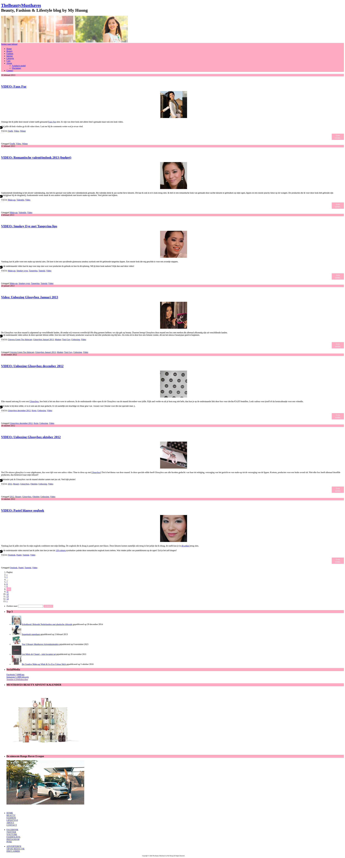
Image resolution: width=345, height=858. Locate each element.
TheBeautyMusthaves (21, 5)
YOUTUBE (11, 834)
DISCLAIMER (13, 851)
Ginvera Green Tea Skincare (20, 339)
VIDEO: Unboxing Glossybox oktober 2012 (31, 437)
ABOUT (10, 822)
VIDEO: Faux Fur (14, 86)
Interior (9, 56)
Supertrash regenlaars (31, 634)
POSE (9, 842)
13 (7, 596)
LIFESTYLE (12, 820)
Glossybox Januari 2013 (43, 339)
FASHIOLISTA (13, 837)
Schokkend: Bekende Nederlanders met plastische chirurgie (47, 624)
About (9, 63)
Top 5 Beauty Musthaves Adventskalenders (40, 644)
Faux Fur (52, 122)
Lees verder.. (338, 136)
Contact (9, 70)
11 (7, 591)
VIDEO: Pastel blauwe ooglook (22, 510)
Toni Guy (66, 339)
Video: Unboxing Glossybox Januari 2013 (29, 297)
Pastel (18, 555)
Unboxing (75, 339)
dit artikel (185, 546)
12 (7, 594)
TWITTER (11, 832)
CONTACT (11, 825)
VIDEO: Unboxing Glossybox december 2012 (32, 366)
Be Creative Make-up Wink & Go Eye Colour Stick (44, 664)
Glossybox (34, 401)
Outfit (10, 131)
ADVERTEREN (13, 846)
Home (9, 49)
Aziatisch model (19, 66)
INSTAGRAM (12, 839)
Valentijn (20, 200)
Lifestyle (10, 58)
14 (7, 599)
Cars (8, 61)
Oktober (33, 484)
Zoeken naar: (12, 606)
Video (16, 131)
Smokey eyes (22, 271)
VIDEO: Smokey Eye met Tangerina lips (29, 226)
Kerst (34, 410)
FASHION (11, 818)
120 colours (61, 550)
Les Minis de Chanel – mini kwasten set (39, 654)
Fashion (9, 53)
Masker (58, 339)
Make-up (11, 200)
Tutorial (42, 271)
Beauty (9, 51)
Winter (23, 131)
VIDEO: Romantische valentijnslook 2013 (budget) (36, 157)
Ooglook (11, 555)
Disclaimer (16, 68)
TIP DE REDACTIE (15, 849)
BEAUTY (10, 815)
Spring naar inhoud (9, 44)
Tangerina (33, 271)
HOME (9, 813)
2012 (10, 484)
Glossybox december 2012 (19, 410)
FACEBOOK (12, 829)
